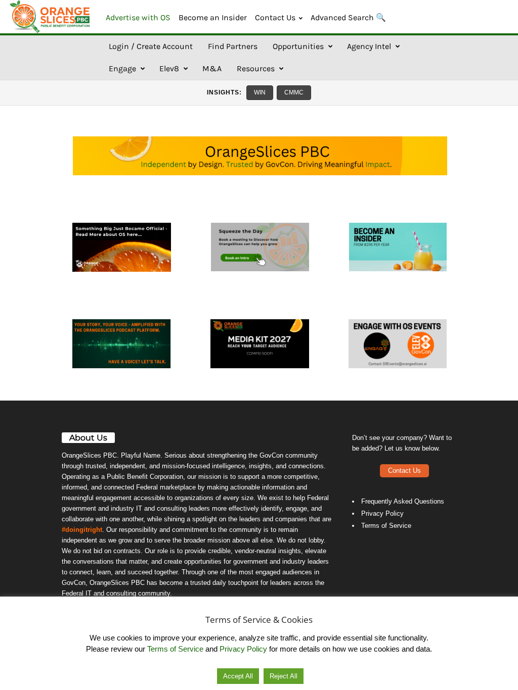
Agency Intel (369, 46)
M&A (212, 68)
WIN (260, 92)
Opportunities (298, 46)
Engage (122, 68)
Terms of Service (386, 525)
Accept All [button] (238, 676)
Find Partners (232, 46)
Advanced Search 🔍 (348, 17)
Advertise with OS (138, 17)
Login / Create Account (151, 46)
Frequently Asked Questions (402, 501)
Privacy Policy (382, 513)
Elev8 (169, 68)
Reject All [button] (283, 676)
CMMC (294, 92)
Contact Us (275, 17)
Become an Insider (213, 17)
